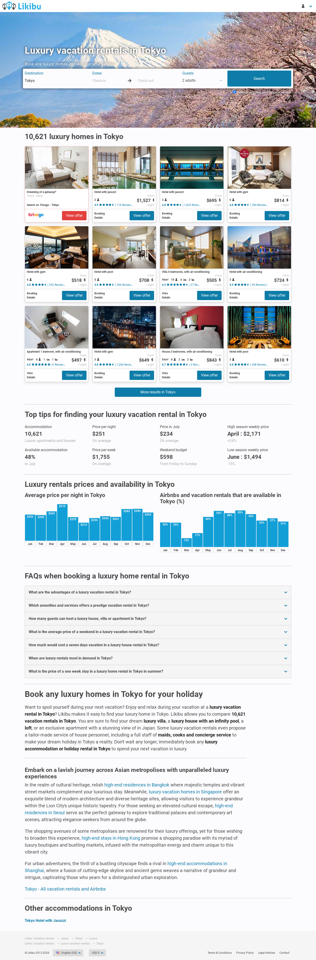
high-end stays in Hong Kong (111, 838)
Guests (188, 73)
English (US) (69, 952)
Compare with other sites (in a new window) (263, 92)
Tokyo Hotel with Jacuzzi (45, 920)
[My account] (307, 6)
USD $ (95, 952)
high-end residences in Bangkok (136, 785)
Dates (97, 73)
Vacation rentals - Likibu (21, 5)
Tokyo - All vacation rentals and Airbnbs (65, 889)
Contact (284, 952)
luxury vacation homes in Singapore (185, 792)
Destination (34, 73)
